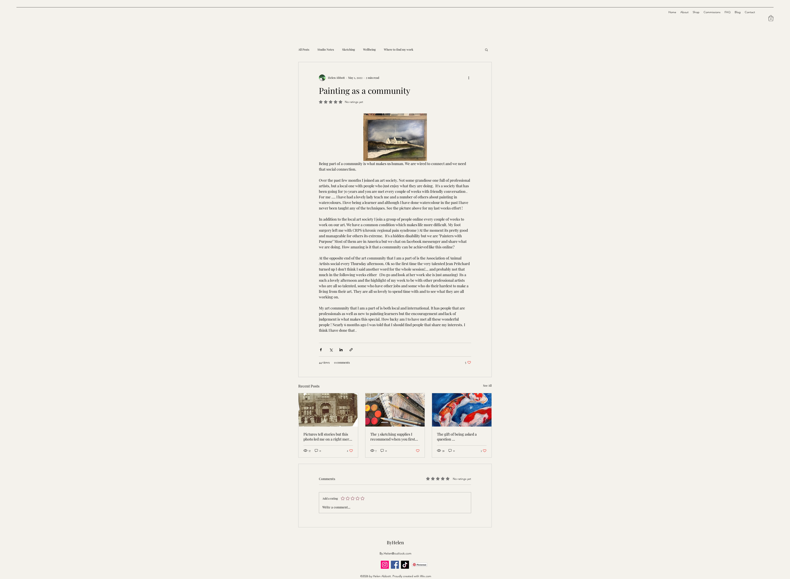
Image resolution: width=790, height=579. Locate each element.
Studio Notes (325, 49)
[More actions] (468, 77)
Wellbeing (369, 49)
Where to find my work (398, 49)
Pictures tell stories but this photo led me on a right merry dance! (328, 437)
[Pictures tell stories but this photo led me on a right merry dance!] (328, 410)
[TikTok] (405, 565)
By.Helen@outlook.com (395, 553)
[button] (770, 18)
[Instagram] (385, 565)
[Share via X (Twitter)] (331, 350)
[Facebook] (395, 565)
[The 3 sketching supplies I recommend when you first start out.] (395, 410)
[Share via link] (351, 350)
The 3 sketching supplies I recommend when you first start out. (392, 437)
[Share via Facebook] (321, 350)
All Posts (303, 49)
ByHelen (395, 542)
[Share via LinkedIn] (341, 350)
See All (487, 385)
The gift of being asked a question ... (457, 437)
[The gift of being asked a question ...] (461, 410)
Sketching (348, 49)
